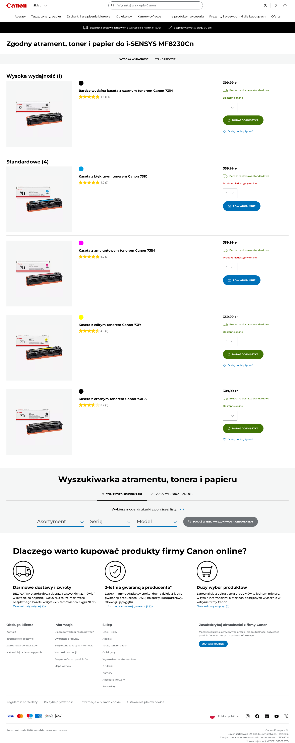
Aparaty (107, 638)
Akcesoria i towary (114, 679)
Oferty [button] (276, 16)
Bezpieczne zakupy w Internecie (74, 645)
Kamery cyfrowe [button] (149, 16)
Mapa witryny (63, 665)
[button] (182, 509)
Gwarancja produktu (67, 638)
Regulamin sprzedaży (22, 702)
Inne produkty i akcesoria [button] (185, 16)
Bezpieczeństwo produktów (71, 659)
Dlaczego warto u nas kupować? (74, 631)
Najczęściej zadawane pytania (24, 652)
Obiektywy (109, 652)
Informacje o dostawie (20, 638)
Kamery (107, 672)
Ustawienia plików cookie (145, 702)
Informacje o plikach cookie (101, 702)
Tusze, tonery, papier (115, 645)
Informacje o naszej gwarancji (126, 606)
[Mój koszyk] (285, 5)
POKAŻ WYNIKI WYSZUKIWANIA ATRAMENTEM (223, 521)
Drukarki (108, 665)
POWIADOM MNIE (244, 206)
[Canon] (16, 5)
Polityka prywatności (59, 702)
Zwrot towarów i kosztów (22, 645)
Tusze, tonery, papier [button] (46, 16)
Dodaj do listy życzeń (240, 131)
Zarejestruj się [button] (213, 643)
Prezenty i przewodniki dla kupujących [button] (237, 16)
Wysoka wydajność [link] (134, 59)
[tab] (122, 494)
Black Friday (110, 631)
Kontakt (11, 631)
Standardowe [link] (165, 59)
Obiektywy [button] (124, 16)
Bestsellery (109, 686)
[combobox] (155, 5)
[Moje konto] (265, 5)
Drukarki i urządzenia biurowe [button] (88, 16)
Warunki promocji (65, 652)
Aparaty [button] (20, 16)
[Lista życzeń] (275, 5)
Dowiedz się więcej (27, 606)
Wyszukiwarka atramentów (119, 659)
